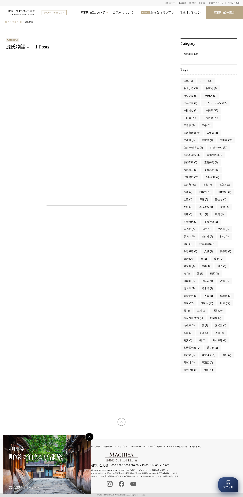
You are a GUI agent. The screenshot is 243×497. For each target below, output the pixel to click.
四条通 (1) (204, 192)
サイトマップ (149, 446)
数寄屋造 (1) (190, 251)
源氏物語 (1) (190, 295)
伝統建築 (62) (191, 177)
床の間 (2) (189, 229)
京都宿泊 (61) (214, 155)
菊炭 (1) (188, 340)
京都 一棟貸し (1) (193, 147)
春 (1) (204, 258)
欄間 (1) (214, 273)
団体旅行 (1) (224, 192)
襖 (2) (202, 340)
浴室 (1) (224, 281)
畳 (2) (187, 310)
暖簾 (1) (218, 258)
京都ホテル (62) (218, 147)
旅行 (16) (188, 258)
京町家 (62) (226, 140)
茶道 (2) (219, 332)
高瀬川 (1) (189, 362)
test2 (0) (188, 80)
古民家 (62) (190, 184)
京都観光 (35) (211, 169)
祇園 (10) (217, 310)
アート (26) (206, 80)
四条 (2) (188, 192)
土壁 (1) (188, 199)
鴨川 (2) (208, 370)
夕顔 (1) (188, 206)
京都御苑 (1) (211, 162)
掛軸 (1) (224, 236)
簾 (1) (205, 325)
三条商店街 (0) (192, 132)
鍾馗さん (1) (208, 355)
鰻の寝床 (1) (190, 370)
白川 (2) (201, 310)
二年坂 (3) (212, 132)
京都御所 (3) (190, 162)
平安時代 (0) (190, 221)
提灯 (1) (188, 244)
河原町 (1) (189, 281)
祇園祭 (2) (215, 318)
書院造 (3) (189, 266)
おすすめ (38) (191, 88)
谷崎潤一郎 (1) (192, 347)
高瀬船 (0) (207, 362)
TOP (7, 22)
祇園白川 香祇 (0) (193, 318)
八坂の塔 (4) (212, 177)
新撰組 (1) (225, 251)
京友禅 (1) (207, 140)
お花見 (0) (211, 88)
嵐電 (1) (219, 214)
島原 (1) (188, 214)
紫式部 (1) (220, 325)
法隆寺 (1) (207, 281)
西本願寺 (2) (219, 340)
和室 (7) (207, 184)
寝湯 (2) (224, 206)
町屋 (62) (225, 303)
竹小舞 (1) (189, 325)
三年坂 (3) (189, 125)
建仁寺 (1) (223, 229)
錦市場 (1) (189, 355)
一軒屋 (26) (190, 118)
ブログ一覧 (17, 22)
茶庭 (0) (203, 332)
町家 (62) (188, 303)
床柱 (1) (206, 229)
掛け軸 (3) (207, 236)
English (182, 3)
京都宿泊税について (110, 446)
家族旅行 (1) (206, 206)
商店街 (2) (224, 184)
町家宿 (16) (207, 303)
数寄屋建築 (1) (207, 244)
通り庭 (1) (212, 347)
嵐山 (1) (203, 214)
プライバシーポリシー (131, 446)
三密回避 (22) (210, 118)
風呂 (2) (226, 355)
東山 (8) (206, 266)
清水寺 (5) (189, 288)
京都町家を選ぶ (224, 12)
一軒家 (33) (212, 110)
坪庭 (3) (203, 199)
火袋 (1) (208, 295)
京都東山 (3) (190, 169)
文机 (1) (208, 251)
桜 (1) (187, 273)
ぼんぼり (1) (190, 103)
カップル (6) (190, 95)
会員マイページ (216, 3)
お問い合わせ (233, 3)
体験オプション (190, 12)
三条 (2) (206, 125)
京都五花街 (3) (192, 155)
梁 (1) (200, 273)
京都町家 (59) (191, 53)
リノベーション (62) (215, 103)
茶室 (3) (188, 332)
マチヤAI (228, 487)
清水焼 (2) (207, 288)
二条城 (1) (189, 140)
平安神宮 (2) (211, 221)
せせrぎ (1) (210, 95)
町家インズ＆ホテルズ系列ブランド (172, 446)
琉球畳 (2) (225, 295)
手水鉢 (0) (189, 236)
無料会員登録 (198, 3)
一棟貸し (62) (191, 110)
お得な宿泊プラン (158, 12)
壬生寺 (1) (220, 199)
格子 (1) (222, 266)
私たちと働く (195, 446)
